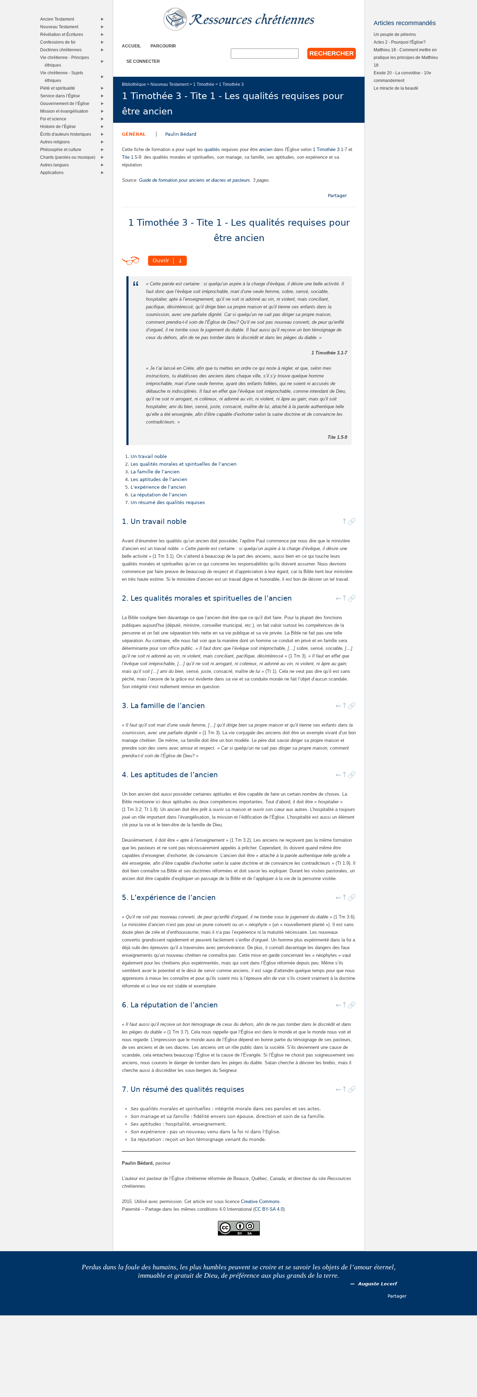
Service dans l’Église (61, 95)
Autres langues (56, 165)
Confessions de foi (59, 42)
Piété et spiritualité (59, 88)
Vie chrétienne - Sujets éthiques (63, 76)
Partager (337, 195)
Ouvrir (161, 261)
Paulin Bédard (180, 134)
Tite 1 (127, 157)
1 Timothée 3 (231, 84)
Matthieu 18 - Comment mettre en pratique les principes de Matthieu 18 (406, 57)
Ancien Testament (58, 19)
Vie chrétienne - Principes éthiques (66, 61)
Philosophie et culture (62, 149)
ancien (265, 149)
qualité (211, 149)
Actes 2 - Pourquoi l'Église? (400, 42)
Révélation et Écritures (63, 34)
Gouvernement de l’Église (66, 103)
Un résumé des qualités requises (168, 502)
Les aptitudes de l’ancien (159, 479)
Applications (53, 172)
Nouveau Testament (170, 84)
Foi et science (55, 119)
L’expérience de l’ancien (158, 487)
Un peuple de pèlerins (395, 34)
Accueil (131, 46)
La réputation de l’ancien (159, 494)
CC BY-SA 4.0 (269, 1209)
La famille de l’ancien (155, 471)
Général (134, 134)
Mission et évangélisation (66, 111)
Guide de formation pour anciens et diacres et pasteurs (194, 180)
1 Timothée (203, 84)
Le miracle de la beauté (396, 88)
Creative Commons (260, 1201)
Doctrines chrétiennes (62, 49)
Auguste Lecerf (377, 1283)
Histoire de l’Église (59, 126)
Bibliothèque (134, 84)
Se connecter (143, 61)
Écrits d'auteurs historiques (67, 134)
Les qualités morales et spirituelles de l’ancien (183, 464)
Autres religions (56, 142)
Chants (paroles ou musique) (69, 157)
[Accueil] (239, 19)
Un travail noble (149, 456)
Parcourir (163, 46)
